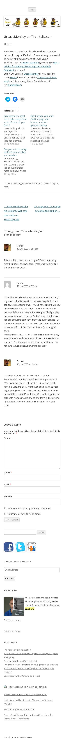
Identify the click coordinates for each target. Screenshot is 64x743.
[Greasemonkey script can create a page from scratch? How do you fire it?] (17, 129)
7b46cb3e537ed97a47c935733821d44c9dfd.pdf (25, 694)
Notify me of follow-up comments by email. (29, 508)
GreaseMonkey (31, 73)
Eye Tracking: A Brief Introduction (19, 709)
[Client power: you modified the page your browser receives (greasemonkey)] (43, 129)
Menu (32, 10)
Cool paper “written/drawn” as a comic (22, 675)
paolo (20, 282)
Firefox (13, 77)
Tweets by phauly (12, 620)
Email (7, 484)
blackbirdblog (14, 84)
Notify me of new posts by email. (24, 513)
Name (8, 472)
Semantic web (31, 183)
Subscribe (9, 578)
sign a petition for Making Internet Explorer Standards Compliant (31, 66)
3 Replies (8, 44)
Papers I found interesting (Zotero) (28, 687)
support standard (30, 62)
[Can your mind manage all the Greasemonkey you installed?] (17, 162)
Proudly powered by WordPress (18, 737)
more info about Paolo (35, 605)
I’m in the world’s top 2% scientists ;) (20, 661)
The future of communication (17, 649)
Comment (9, 438)
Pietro (20, 245)
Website (8, 496)
